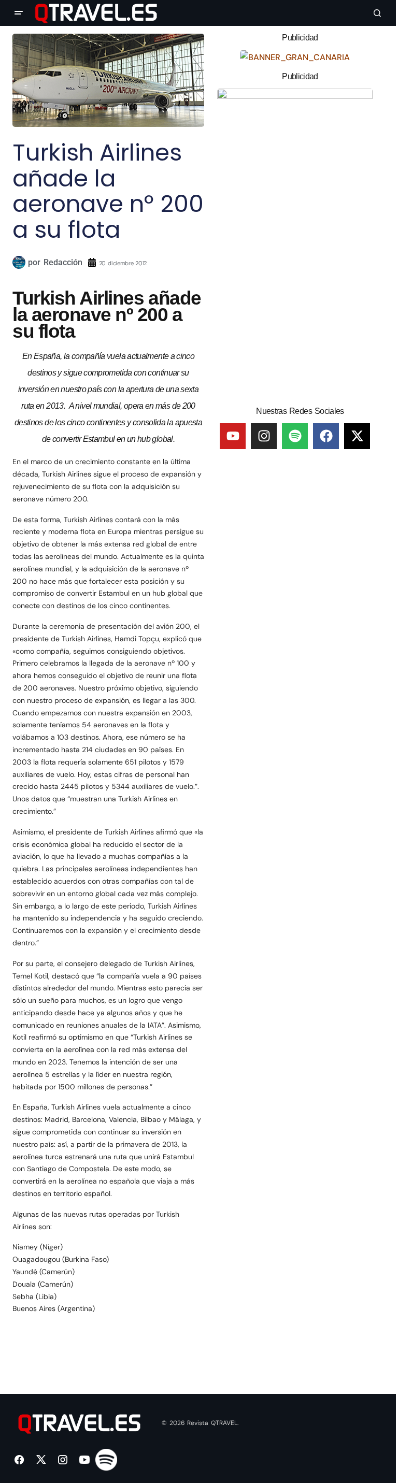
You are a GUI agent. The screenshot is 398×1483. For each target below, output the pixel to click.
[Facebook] (326, 436)
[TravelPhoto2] (295, 243)
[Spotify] (295, 436)
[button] (18, 13)
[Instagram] (264, 436)
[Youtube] (233, 436)
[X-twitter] (357, 436)
